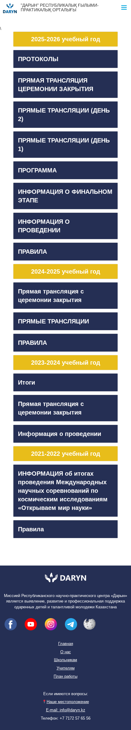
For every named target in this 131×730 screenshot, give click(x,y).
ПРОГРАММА (37, 170)
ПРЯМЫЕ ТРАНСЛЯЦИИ (53, 321)
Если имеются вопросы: (65, 694)
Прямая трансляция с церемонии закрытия (51, 295)
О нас (65, 652)
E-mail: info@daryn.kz (65, 710)
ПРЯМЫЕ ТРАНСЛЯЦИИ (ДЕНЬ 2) (64, 114)
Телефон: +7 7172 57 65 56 (65, 718)
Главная (65, 644)
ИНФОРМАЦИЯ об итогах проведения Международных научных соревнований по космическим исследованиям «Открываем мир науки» (63, 490)
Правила (31, 529)
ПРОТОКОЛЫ (38, 59)
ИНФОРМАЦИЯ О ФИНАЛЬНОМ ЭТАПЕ (65, 196)
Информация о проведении (59, 433)
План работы (65, 676)
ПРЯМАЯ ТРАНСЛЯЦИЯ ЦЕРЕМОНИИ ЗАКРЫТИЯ (55, 84)
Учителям (66, 668)
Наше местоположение (68, 702)
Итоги (26, 382)
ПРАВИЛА (32, 251)
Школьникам (65, 660)
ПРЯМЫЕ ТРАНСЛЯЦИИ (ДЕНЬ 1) (64, 144)
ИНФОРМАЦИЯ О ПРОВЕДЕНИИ (44, 226)
